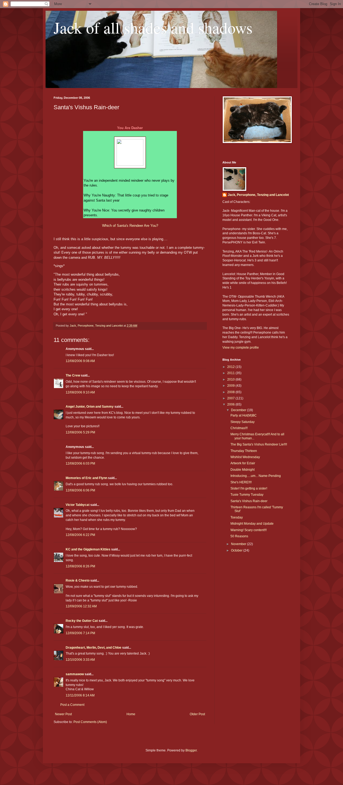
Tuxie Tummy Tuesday (246, 494)
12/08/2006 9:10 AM (80, 392)
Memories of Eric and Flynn (86, 478)
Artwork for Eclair (242, 463)
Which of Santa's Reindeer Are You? (130, 226)
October (237, 550)
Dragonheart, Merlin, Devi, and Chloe (93, 647)
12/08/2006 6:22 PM (80, 535)
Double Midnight (242, 470)
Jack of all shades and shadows (153, 27)
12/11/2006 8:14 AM (80, 695)
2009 (231, 386)
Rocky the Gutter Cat (82, 621)
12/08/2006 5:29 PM (80, 432)
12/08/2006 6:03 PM (80, 463)
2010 (231, 379)
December (239, 410)
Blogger (191, 750)
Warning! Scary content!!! (248, 530)
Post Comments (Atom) (90, 722)
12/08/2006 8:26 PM (80, 566)
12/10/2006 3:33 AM (80, 660)
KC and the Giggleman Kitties (88, 549)
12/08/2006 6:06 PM (80, 490)
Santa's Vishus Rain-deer (248, 501)
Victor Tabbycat (78, 505)
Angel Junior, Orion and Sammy (90, 406)
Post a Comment (72, 705)
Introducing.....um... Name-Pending (255, 476)
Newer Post (63, 714)
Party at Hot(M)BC (243, 415)
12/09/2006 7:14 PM (80, 633)
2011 (231, 373)
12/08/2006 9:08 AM (80, 361)
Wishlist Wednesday (245, 457)
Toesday (236, 517)
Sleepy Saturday (242, 422)
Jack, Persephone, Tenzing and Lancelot (258, 195)
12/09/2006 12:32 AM (81, 606)
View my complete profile (240, 347)
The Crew (73, 375)
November (239, 544)
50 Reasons (239, 536)
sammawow (75, 674)
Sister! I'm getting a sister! (248, 488)
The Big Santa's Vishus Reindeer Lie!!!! (258, 444)
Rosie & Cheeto (78, 580)
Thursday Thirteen (243, 451)
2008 (231, 392)
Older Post (197, 714)
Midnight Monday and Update (252, 523)
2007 (231, 398)
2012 (231, 367)
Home (130, 714)
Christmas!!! (239, 428)
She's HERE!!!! (241, 482)
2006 (231, 404)
